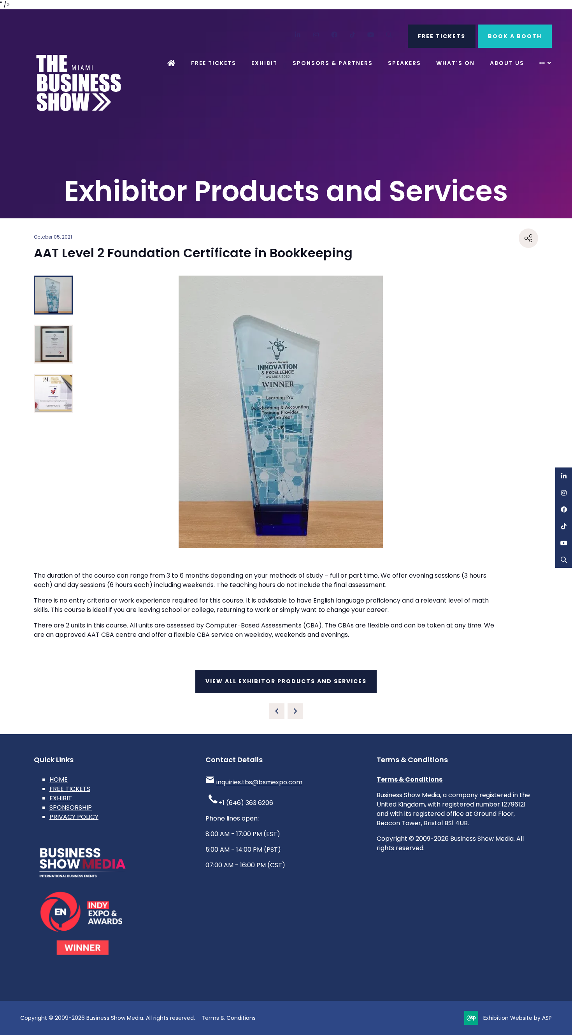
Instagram (316, 34)
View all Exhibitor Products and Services (286, 681)
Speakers (404, 63)
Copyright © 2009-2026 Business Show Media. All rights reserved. (107, 1018)
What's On (455, 63)
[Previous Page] (276, 711)
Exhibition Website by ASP (517, 1018)
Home (171, 63)
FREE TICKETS (441, 36)
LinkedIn (298, 34)
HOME (58, 779)
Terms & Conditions (409, 779)
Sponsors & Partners (333, 63)
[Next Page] (295, 711)
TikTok (352, 34)
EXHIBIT (60, 798)
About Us (507, 63)
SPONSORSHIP (70, 807)
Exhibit (264, 63)
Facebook (334, 34)
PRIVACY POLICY (73, 816)
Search (389, 34)
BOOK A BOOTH (515, 36)
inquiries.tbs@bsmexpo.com (259, 782)
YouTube (371, 34)
